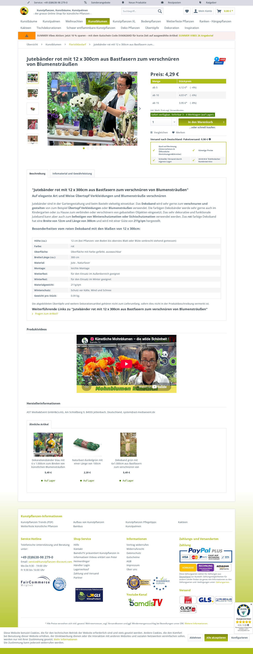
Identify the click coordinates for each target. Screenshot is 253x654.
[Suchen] (160, 11)
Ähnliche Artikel (39, 424)
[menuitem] (142, 11)
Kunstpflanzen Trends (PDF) (37, 522)
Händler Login (82, 565)
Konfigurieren (239, 637)
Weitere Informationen (196, 623)
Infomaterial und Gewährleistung (72, 173)
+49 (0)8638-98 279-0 (37, 557)
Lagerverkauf (81, 569)
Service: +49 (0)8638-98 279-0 (50, 2)
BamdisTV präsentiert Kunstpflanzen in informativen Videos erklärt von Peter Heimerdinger (96, 557)
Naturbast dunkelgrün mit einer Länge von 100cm (87, 461)
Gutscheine (133, 557)
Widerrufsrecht (135, 549)
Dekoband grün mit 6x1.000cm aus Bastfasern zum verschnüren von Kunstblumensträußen (126, 463)
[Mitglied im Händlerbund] (59, 584)
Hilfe (76, 544)
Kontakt (78, 549)
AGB (128, 561)
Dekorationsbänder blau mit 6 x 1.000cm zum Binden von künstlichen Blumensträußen (48, 463)
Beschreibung (37, 173)
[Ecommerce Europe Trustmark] (161, 583)
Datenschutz (133, 553)
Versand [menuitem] (185, 590)
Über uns (131, 569)
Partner (78, 577)
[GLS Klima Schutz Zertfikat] (89, 594)
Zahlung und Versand (86, 573)
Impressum (133, 565)
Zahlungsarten (222, 582)
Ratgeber (211, 2)
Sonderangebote (100, 2)
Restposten (174, 2)
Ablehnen (195, 637)
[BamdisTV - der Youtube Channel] (145, 602)
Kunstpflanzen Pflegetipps (141, 522)
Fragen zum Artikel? (46, 313)
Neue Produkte (137, 2)
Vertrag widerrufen (137, 544)
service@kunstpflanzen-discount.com (50, 561)
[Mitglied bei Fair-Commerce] (36, 581)
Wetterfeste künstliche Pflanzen (39, 526)
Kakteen (183, 522)
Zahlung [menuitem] (185, 545)
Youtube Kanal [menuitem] (136, 594)
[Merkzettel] (187, 11)
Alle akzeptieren (216, 637)
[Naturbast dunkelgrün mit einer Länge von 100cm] (87, 445)
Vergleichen (160, 132)
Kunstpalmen (133, 526)
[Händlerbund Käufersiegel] (138, 582)
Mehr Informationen (65, 639)
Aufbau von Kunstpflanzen (88, 522)
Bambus (78, 526)
